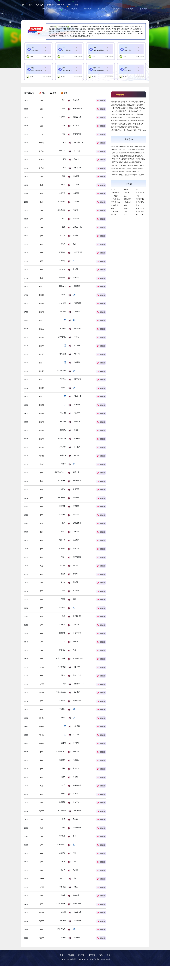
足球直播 (39, 5)
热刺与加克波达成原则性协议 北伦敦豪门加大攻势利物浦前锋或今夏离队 (136, 108)
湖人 (125, 196)
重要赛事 (60, 5)
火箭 (137, 196)
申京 (113, 208)
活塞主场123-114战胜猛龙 (120, 211)
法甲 (41, 227)
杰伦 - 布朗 (139, 215)
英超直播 (45, 9)
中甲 (41, 473)
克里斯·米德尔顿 (117, 202)
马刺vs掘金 (115, 192)
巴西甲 (43, 667)
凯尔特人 (114, 215)
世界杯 (63, 77)
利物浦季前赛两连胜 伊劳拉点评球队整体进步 (127, 124)
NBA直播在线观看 (142, 192)
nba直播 (126, 192)
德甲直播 (101, 9)
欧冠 (62, 56)
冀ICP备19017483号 (103, 959)
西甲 (31, 56)
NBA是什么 (115, 205)
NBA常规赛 (140, 208)
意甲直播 (143, 9)
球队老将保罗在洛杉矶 (131, 202)
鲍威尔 (126, 208)
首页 (31, 5)
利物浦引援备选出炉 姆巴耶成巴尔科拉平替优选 (128, 102)
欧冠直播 (87, 9)
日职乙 (41, 286)
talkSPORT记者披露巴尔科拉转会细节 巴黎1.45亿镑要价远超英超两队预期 (137, 120)
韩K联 (41, 456)
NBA (113, 189)
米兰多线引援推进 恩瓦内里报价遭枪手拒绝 (126, 111)
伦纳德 (126, 189)
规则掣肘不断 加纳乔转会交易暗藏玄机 (125, 127)
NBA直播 (59, 9)
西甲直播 (115, 9)
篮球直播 (50, 5)
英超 (41, 244)
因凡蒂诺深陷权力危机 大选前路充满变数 (125, 117)
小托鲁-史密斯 (116, 199)
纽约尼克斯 (128, 199)
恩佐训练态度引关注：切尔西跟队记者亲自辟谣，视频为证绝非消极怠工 (136, 105)
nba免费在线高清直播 (118, 196)
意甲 (41, 236)
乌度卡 (138, 205)
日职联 (41, 303)
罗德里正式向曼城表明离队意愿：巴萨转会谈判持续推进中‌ (131, 114)
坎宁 (125, 211)
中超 (41, 185)
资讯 (69, 5)
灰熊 (125, 205)
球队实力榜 (140, 199)
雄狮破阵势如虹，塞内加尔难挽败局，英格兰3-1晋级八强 (131, 130)
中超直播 (73, 9)
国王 (125, 215)
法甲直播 (129, 9)
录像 (76, 5)
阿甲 (41, 261)
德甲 (41, 219)
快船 (137, 189)
